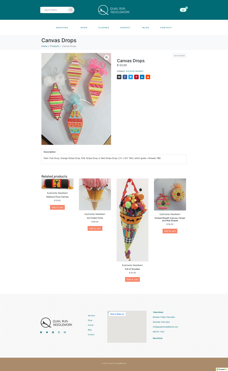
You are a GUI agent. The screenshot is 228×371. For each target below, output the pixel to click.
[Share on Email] (119, 77)
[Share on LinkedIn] (142, 77)
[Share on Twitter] (130, 77)
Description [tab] (50, 152)
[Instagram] (59, 332)
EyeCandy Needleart (134, 71)
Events (125, 27)
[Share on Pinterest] (136, 77)
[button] (106, 57)
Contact (166, 27)
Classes (104, 27)
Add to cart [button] (57, 207)
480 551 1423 (158, 332)
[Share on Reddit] (148, 77)
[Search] (71, 10)
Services (62, 27)
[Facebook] (41, 332)
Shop (84, 27)
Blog (145, 27)
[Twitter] (47, 332)
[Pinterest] (53, 332)
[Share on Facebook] (125, 77)
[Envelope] (65, 332)
